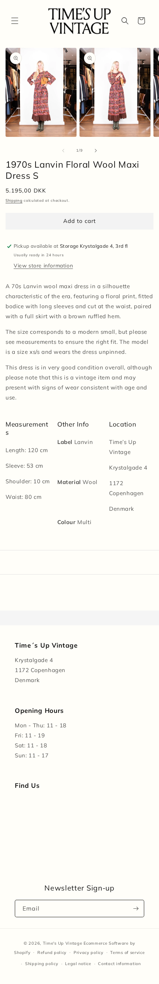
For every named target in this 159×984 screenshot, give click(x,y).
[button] (15, 21)
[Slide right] (96, 150)
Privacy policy (89, 952)
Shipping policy (41, 963)
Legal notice (78, 963)
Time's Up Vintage (62, 943)
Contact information (119, 963)
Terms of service (127, 952)
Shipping (14, 200)
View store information (43, 265)
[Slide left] (63, 150)
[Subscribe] (136, 908)
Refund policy (52, 952)
